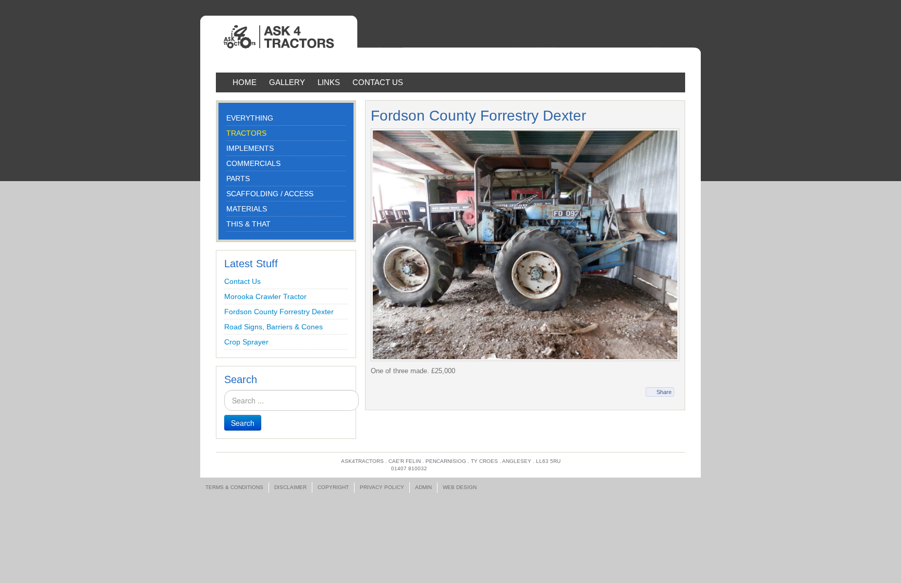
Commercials (253, 163)
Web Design (460, 487)
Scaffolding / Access (269, 193)
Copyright (333, 487)
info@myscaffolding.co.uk (469, 468)
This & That (248, 224)
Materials (246, 209)
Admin (423, 487)
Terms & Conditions (234, 487)
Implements (250, 148)
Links (329, 82)
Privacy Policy (382, 487)
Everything (249, 118)
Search (242, 423)
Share (664, 392)
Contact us (377, 82)
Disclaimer (290, 487)
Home (245, 82)
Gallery (287, 82)
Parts (238, 178)
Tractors (246, 133)
